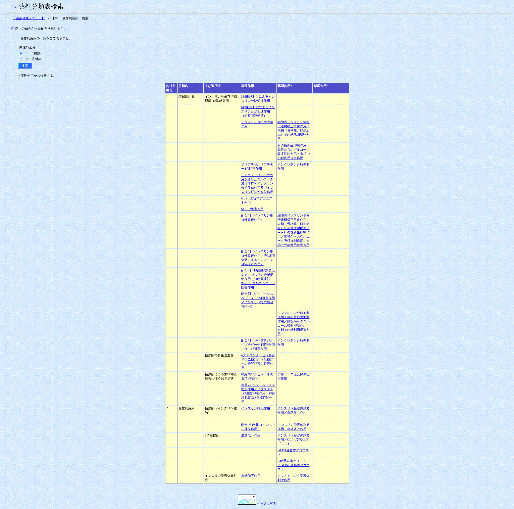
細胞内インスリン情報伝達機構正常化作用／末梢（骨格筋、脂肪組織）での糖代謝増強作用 (293, 130)
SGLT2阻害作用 (252, 209)
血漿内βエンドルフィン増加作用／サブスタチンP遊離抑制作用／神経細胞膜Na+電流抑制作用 (258, 393)
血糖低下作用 (250, 435)
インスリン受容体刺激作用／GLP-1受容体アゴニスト (293, 440)
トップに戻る (266, 503)
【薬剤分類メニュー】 (29, 18)
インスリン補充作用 (255, 408)
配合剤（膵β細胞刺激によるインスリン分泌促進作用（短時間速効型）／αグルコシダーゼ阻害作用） (258, 279)
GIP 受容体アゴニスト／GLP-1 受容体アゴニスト (293, 465)
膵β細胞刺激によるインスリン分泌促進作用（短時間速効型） (258, 111)
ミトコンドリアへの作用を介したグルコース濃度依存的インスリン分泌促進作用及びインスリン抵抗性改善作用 (257, 183)
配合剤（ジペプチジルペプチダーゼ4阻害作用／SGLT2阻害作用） (258, 345)
